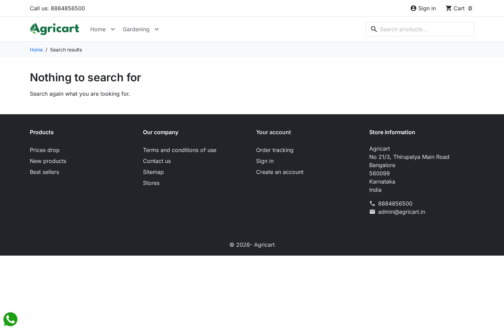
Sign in (265, 160)
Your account (273, 132)
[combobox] (420, 29)
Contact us (157, 160)
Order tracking (274, 150)
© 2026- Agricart (252, 244)
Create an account (279, 171)
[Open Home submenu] (112, 29)
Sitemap (153, 171)
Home (98, 29)
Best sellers (44, 171)
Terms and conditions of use (179, 150)
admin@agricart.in (401, 211)
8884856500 (395, 203)
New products (48, 160)
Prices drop (45, 150)
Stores (151, 182)
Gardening (136, 29)
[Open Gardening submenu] (156, 29)
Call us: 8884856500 (57, 8)
